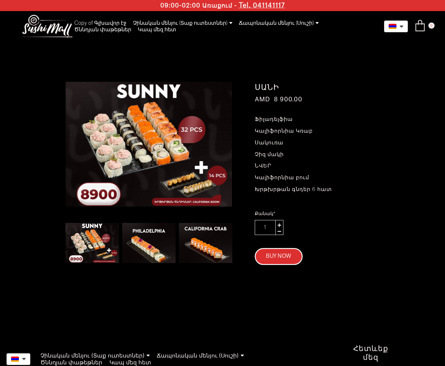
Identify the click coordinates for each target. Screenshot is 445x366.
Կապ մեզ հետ (157, 29)
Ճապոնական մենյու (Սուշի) (276, 23)
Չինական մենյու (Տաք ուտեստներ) (180, 23)
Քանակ (265, 214)
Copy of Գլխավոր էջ (100, 23)
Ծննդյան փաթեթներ (102, 29)
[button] (396, 26)
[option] (148, 144)
